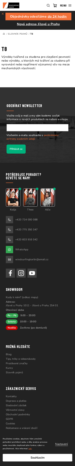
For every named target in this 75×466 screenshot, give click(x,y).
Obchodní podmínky (18, 414)
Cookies (10, 423)
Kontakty (11, 396)
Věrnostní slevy (15, 410)
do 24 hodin (57, 16)
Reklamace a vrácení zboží (21, 428)
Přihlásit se (16, 149)
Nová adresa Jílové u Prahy (38, 24)
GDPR (9, 419)
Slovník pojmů (14, 372)
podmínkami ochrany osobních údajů (32, 137)
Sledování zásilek (16, 405)
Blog (9, 354)
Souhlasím (38, 458)
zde (30, 448)
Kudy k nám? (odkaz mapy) (22, 297)
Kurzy (9, 368)
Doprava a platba (16, 401)
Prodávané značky (16, 363)
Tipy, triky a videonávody (20, 359)
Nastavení (61, 444)
